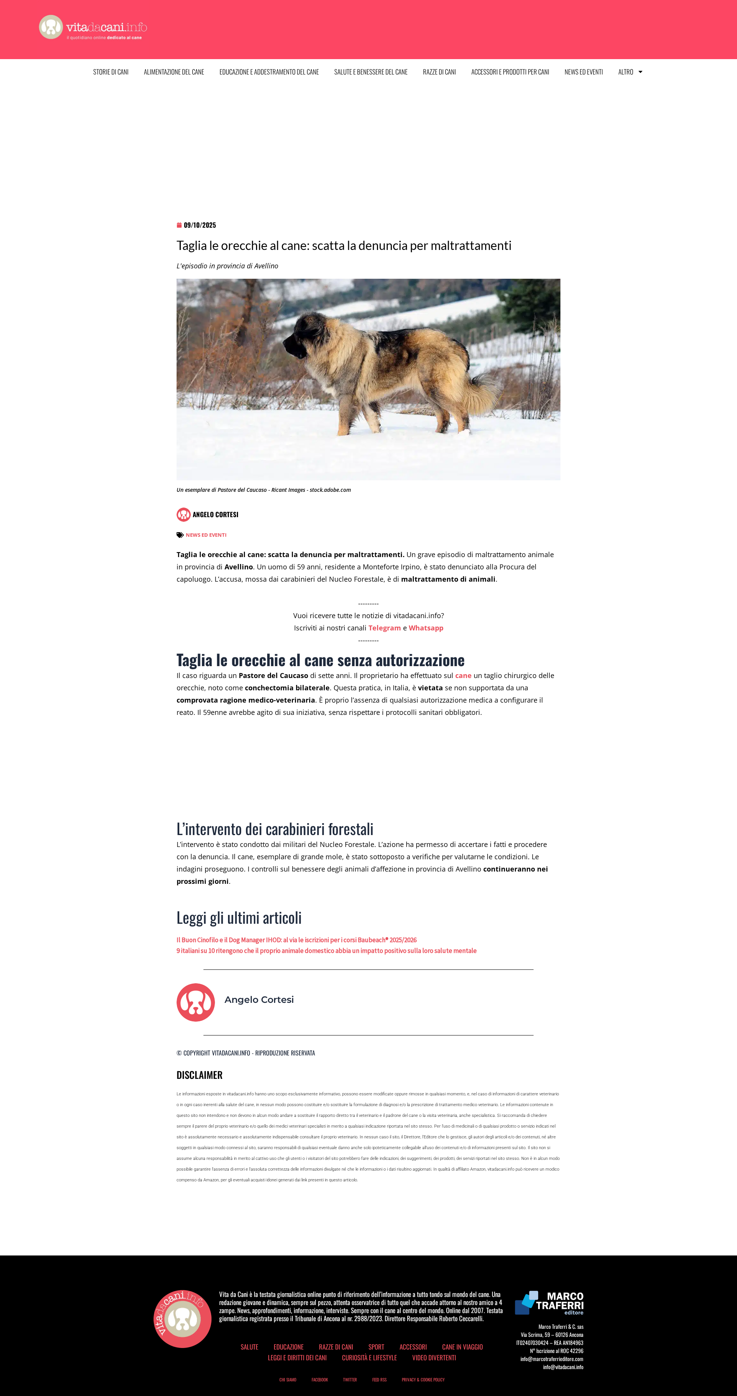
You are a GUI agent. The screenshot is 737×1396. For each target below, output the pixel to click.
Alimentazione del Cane (174, 71)
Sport (376, 1346)
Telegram (384, 627)
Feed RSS (379, 1379)
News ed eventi (584, 71)
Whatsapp (426, 627)
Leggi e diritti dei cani (297, 1357)
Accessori (413, 1346)
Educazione (289, 1346)
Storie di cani (111, 71)
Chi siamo (287, 1379)
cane (463, 675)
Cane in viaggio (462, 1346)
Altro (625, 71)
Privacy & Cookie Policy (423, 1379)
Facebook (320, 1379)
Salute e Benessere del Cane (371, 71)
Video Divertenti (434, 1357)
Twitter (350, 1379)
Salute (249, 1346)
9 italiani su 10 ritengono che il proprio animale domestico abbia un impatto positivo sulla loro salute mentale (327, 950)
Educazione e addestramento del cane (269, 71)
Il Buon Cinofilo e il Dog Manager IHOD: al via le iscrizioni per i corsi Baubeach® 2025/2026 (296, 940)
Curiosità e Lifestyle (369, 1357)
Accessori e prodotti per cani (510, 71)
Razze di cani (439, 71)
